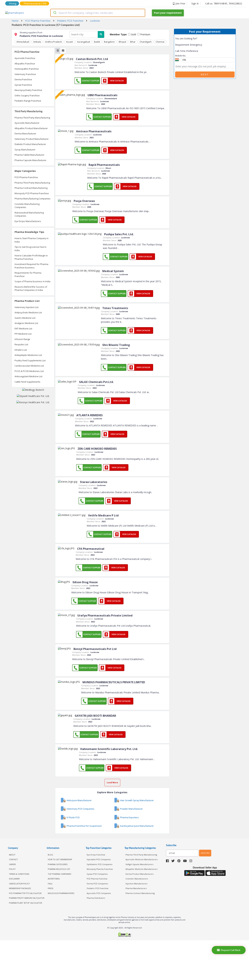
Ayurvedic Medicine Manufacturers (142, 859)
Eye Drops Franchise (96, 854)
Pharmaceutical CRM (35, 3)
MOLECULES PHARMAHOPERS (61, 893)
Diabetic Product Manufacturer (30, 144)
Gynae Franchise (23, 84)
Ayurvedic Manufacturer (27, 122)
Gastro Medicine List (25, 317)
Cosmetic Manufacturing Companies (27, 205)
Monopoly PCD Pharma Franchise (32, 193)
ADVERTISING (54, 878)
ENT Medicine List (23, 328)
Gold (133, 34)
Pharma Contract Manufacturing (31, 187)
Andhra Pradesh (53, 41)
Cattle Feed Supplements (27, 381)
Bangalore (109, 41)
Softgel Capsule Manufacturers (139, 864)
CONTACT (13, 859)
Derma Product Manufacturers (139, 874)
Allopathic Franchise (25, 63)
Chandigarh (146, 41)
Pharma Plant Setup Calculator (25, 903)
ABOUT (12, 854)
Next (205, 74)
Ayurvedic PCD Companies (99, 893)
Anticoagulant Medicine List (28, 376)
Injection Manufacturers (136, 883)
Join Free (180, 3)
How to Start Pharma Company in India (31, 240)
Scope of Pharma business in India (32, 281)
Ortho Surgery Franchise (27, 95)
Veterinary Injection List (26, 307)
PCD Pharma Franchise (26, 177)
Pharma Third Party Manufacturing (32, 117)
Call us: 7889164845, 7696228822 (223, 3)
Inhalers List (21, 349)
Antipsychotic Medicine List (28, 312)
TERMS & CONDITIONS (19, 874)
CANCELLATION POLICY (19, 883)
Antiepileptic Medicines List (28, 355)
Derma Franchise (23, 79)
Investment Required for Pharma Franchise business (31, 266)
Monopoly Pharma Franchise (100, 869)
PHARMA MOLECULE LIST (59, 869)
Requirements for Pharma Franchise (28, 274)
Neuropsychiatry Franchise (28, 90)
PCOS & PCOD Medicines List (29, 371)
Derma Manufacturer (25, 133)
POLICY (12, 869)
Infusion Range (22, 339)
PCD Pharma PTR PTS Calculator (25, 893)
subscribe (205, 853)
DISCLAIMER (14, 878)
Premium (145, 34)
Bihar (133, 41)
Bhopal (122, 41)
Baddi (97, 41)
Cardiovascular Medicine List (29, 365)
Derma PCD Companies (97, 883)
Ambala (37, 41)
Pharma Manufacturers (136, 888)
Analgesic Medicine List (26, 323)
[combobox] (98, 13)
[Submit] (55, 13)
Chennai (160, 41)
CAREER (12, 864)
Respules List (21, 344)
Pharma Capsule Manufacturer (30, 160)
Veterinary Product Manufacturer (32, 138)
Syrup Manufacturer (25, 149)
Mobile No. (180, 55)
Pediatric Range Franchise (28, 100)
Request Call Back (230, 950)
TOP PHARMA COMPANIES (59, 874)
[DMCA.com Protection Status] (124, 935)
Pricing (12, 3)
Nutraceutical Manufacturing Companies (29, 214)
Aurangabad (83, 41)
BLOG (50, 854)
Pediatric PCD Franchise (97, 888)
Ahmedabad (22, 41)
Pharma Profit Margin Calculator (26, 898)
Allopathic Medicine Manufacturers (141, 869)
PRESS (50, 888)
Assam (69, 41)
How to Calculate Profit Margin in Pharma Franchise (31, 257)
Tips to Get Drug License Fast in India (30, 248)
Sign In (195, 3)
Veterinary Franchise (25, 74)
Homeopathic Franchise (27, 68)
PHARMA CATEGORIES (57, 864)
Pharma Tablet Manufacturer (29, 154)
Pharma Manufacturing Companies (32, 198)
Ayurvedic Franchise (25, 58)
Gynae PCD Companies (97, 874)
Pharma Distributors (96, 898)
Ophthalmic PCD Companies (99, 864)
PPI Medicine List (23, 333)
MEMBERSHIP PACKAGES (20, 888)
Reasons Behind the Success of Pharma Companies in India (31, 288)
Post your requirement (168, 12)
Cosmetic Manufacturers (137, 878)
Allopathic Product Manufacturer (31, 128)
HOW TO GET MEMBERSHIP (60, 859)
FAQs (50, 883)
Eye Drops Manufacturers (28, 221)
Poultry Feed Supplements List (30, 360)
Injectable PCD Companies (99, 859)
